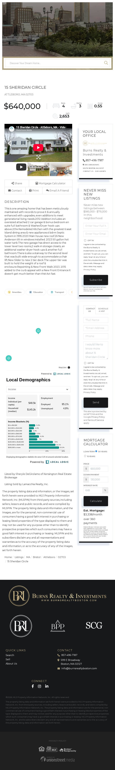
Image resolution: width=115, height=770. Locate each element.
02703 (62, 557)
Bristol (37, 557)
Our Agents (100, 171)
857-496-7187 (94, 160)
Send (96, 402)
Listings (19, 557)
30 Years (102, 451)
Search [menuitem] (10, 655)
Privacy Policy (90, 269)
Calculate (96, 501)
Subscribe (96, 279)
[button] (106, 63)
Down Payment (91, 474)
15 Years (91, 456)
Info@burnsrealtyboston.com (79, 668)
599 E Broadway (71, 662)
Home (8, 557)
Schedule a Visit (103, 309)
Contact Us (88, 171)
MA (28, 557)
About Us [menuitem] (11, 663)
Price (86, 464)
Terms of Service (96, 420)
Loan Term (89, 451)
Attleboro (49, 557)
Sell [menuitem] (8, 659)
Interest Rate (91, 485)
